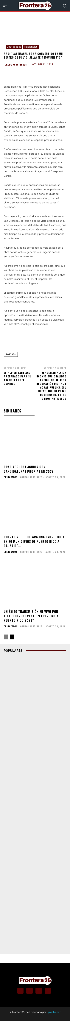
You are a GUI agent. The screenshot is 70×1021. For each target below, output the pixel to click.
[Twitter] (38, 991)
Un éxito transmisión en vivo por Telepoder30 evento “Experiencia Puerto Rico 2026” (31, 616)
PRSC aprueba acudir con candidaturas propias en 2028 (29, 469)
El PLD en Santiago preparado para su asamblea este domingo (18, 378)
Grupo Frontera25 (16, 64)
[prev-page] (6, 637)
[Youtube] (48, 991)
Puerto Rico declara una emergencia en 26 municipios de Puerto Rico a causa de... (34, 541)
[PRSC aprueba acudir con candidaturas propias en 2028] (35, 441)
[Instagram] (29, 991)
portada (11, 354)
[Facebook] (20, 991)
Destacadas (14, 46)
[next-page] (12, 637)
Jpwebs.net (53, 1012)
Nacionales (31, 46)
